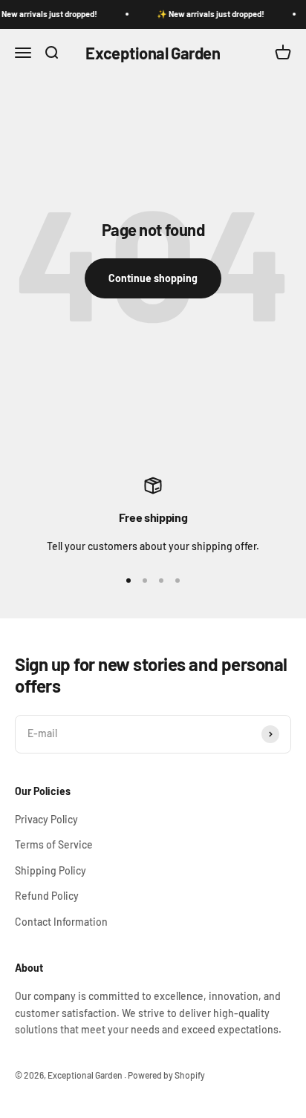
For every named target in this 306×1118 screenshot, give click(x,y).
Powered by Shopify (166, 1075)
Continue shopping (153, 278)
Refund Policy (47, 895)
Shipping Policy (50, 870)
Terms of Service (54, 844)
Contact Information (61, 921)
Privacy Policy (46, 819)
